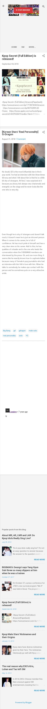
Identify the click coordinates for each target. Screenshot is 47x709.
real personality (9, 336)
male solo (33, 331)
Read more (39, 559)
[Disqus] (23, 374)
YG (27, 336)
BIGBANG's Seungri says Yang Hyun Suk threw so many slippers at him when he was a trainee (20, 570)
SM (22, 47)
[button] (43, 56)
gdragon (22, 331)
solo (21, 336)
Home (14, 47)
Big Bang (6, 331)
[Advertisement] (23, 30)
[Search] (43, 7)
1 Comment (21, 139)
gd (15, 331)
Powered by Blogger (23, 702)
